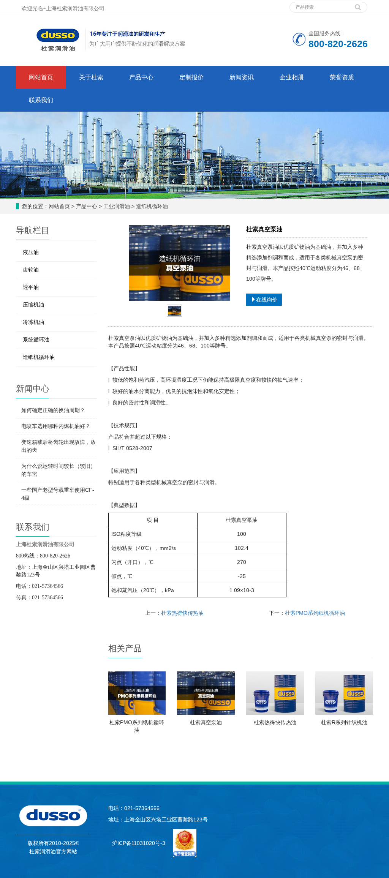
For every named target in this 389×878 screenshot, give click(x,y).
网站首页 (41, 77)
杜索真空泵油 (206, 722)
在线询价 (266, 300)
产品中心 (86, 206)
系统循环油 (36, 339)
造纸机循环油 (152, 206)
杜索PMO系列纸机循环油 (315, 613)
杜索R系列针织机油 (344, 722)
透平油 (31, 287)
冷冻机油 (33, 322)
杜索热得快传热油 (182, 613)
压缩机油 (33, 305)
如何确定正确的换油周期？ (53, 410)
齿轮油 (31, 270)
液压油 (31, 252)
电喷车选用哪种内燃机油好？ (55, 426)
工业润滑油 (116, 206)
